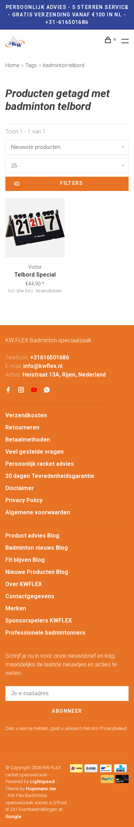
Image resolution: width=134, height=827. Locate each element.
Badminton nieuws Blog (36, 547)
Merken (15, 608)
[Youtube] (34, 390)
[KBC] (120, 770)
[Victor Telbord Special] (35, 229)
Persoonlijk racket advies (39, 463)
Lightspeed (42, 781)
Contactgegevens (29, 596)
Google (13, 816)
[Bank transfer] (91, 770)
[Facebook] (8, 390)
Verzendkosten (26, 415)
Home (12, 65)
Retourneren (22, 427)
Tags (31, 65)
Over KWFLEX (23, 584)
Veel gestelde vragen (34, 451)
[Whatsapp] (47, 390)
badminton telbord (63, 65)
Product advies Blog (32, 535)
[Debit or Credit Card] (122, 781)
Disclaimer (19, 488)
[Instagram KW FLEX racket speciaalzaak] (21, 390)
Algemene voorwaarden (37, 512)
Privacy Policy (24, 500)
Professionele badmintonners (45, 632)
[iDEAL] (76, 770)
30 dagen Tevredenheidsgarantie (49, 476)
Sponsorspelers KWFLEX (38, 620)
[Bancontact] (105, 770)
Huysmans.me (41, 788)
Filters (71, 183)
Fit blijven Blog (25, 559)
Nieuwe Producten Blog (36, 572)
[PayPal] (107, 781)
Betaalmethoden (27, 439)
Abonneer (67, 711)
